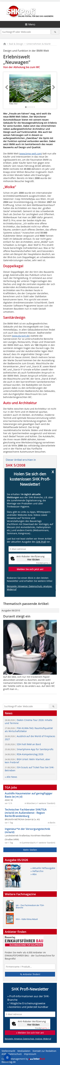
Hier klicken (33, 559)
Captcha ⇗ (43, 563)
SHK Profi (41, 541)
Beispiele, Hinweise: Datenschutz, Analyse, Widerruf (29, 588)
